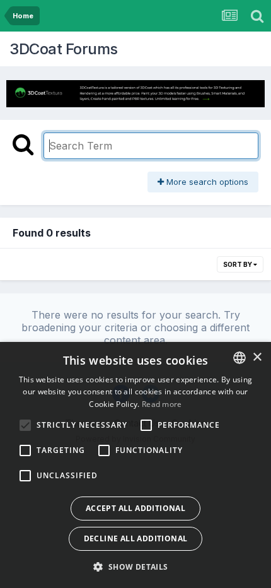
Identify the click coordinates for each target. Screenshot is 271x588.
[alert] (135, 465)
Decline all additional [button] (136, 538)
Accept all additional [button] (135, 508)
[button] (135, 566)
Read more (162, 404)
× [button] (257, 357)
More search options (206, 182)
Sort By (238, 264)
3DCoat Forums (63, 49)
